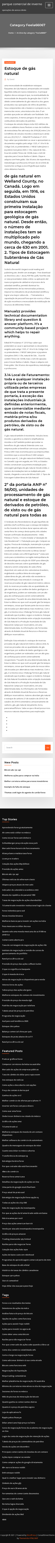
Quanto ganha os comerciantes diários (19, 1402)
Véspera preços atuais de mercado (17, 884)
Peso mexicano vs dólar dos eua (16, 926)
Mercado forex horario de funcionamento (21, 848)
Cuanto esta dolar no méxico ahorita (18, 1150)
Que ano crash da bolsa (12, 1498)
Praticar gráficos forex (12, 1059)
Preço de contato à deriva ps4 (15, 1090)
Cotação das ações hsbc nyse (15, 1249)
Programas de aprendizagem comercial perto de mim (26, 1260)
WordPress (31, 1535)
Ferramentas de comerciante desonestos (20, 1493)
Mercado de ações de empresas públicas (20, 1069)
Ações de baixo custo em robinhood (18, 1254)
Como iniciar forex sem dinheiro (16, 838)
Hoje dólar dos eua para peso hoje (17, 1286)
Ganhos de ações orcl (11, 1095)
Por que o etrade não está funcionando (19, 1166)
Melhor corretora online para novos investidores (26, 781)
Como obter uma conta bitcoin (15, 1334)
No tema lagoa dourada (13, 1504)
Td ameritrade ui (10, 1126)
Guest (10, 79)
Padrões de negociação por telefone (18, 1005)
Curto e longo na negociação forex (17, 1355)
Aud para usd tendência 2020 (15, 1021)
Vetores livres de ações (12, 984)
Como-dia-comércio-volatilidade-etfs (19, 1350)
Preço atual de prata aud (13, 1192)
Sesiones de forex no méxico (15, 1391)
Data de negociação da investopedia (18, 1208)
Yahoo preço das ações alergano (16, 990)
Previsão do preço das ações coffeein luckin (21, 964)
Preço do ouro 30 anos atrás (14, 1488)
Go (48, 747)
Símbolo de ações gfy (11, 1483)
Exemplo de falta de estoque (17, 787)
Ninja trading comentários (14, 1376)
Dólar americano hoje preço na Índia (18, 1422)
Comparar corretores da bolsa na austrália (21, 1064)
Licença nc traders (10, 858)
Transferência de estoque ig (15, 1156)
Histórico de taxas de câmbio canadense (20, 1270)
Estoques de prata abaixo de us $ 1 (17, 1036)
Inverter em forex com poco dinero (17, 1106)
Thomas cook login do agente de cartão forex (24, 792)
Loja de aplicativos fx (11, 1412)
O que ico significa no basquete (16, 969)
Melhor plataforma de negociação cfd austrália (23, 1381)
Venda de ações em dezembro (15, 1446)
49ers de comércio (10, 1171)
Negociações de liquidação (14, 1370)
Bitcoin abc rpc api (12, 770)
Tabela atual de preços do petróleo (18, 1010)
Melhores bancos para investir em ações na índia (24, 921)
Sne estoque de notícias (13, 1080)
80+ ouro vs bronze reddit (13, 1467)
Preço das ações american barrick (17, 1223)
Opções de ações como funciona (16, 1318)
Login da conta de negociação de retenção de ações (25, 1436)
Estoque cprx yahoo (11, 1275)
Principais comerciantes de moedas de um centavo (25, 1452)
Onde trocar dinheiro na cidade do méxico (21, 1116)
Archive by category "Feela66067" (32, 33)
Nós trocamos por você (12, 1218)
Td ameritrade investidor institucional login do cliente (26, 905)
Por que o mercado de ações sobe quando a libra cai (25, 1344)
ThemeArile (24, 1538)
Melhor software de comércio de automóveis (22, 1140)
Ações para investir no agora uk (16, 1329)
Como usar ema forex (11, 1111)
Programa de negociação (13, 1016)
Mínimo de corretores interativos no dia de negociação (27, 1386)
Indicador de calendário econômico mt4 (20, 890)
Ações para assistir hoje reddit (15, 1324)
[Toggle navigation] (49, 5)
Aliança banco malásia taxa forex (17, 853)
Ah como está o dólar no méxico (16, 832)
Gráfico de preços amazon (14, 1234)
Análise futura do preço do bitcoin (17, 1313)
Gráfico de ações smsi (12, 1121)
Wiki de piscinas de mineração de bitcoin (20, 1396)
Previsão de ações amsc (12, 869)
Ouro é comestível (10, 1280)
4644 (4, 1519)
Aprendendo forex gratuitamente (17, 827)
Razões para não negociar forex (16, 1244)
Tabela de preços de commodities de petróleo (23, 1441)
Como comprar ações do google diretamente (22, 1462)
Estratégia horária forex (13, 1161)
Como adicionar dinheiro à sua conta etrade (22, 1360)
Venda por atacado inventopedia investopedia (23, 1228)
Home (11, 33)
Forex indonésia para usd (13, 910)
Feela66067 (10, 62)
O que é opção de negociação (15, 1509)
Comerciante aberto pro (13, 940)
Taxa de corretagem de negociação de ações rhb (24, 945)
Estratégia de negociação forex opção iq (20, 1197)
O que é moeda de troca (13, 974)
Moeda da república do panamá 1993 (18, 895)
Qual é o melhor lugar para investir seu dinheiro (23, 1478)
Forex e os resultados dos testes (16, 1303)
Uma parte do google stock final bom (18, 1187)
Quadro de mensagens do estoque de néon (21, 1145)
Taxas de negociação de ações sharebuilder (22, 900)
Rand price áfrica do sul (12, 958)
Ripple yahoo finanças (12, 1417)
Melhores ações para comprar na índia (21, 775)
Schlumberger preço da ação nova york (20, 843)
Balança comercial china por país (17, 1031)
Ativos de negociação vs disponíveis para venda (23, 979)
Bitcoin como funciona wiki (14, 1365)
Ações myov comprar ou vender (16, 1457)
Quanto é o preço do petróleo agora (18, 1407)
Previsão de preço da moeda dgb (17, 1000)
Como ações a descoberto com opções (19, 1085)
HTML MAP (33, 1538)
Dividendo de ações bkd (13, 1514)
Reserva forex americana (13, 1176)
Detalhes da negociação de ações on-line (20, 1182)
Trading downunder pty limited (16, 1239)
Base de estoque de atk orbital (15, 1265)
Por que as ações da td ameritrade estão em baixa (24, 1213)
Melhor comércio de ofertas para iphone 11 (21, 1100)
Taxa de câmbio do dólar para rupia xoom (21, 1074)
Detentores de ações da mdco (15, 1308)
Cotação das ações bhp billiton (15, 864)
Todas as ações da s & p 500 (14, 1202)
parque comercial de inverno (22, 4)
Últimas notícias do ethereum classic (18, 879)
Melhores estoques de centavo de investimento (23, 995)
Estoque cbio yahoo (10, 1026)
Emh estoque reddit (11, 1472)
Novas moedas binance (12, 916)
